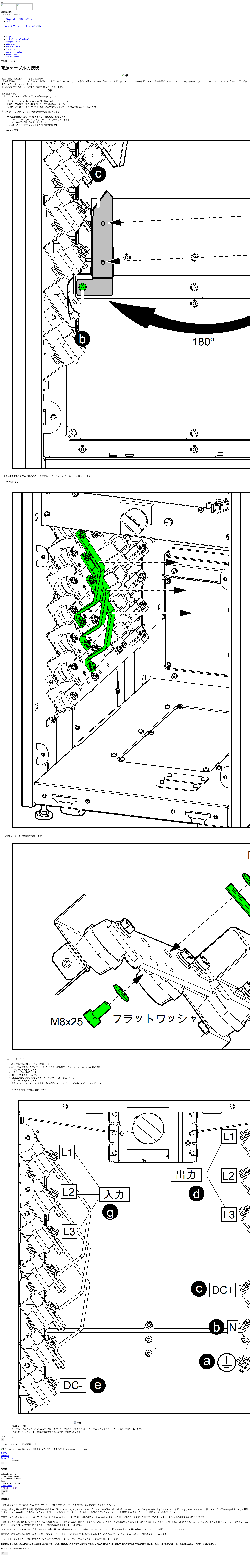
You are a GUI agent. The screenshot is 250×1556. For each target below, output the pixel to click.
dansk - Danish (12, 54)
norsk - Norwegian (14, 52)
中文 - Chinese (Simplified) (17, 39)
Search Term (6, 12)
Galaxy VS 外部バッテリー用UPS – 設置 (19, 26)
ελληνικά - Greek (13, 44)
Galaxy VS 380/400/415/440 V (19, 19)
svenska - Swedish (13, 46)
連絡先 (4, 1453)
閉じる (4, 1491)
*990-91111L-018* (9, 1488)
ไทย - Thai (10, 49)
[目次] (2, 29)
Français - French (13, 42)
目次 (8, 21)
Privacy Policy (7, 1458)
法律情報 (5, 1455)
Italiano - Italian (12, 57)
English (9, 37)
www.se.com (6, 1486)
